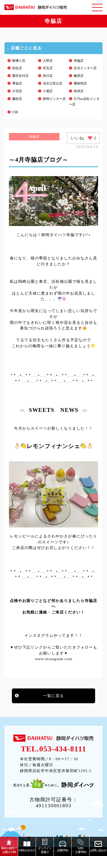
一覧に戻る (53, 695)
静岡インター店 (54, 98)
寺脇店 (79, 60)
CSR (15, 112)
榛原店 (79, 75)
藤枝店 (17, 98)
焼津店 (79, 91)
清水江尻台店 (52, 83)
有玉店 (48, 68)
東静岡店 (80, 83)
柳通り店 (18, 60)
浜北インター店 (85, 68)
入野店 (48, 60)
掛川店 (48, 75)
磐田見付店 (20, 75)
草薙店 (17, 83)
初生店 (17, 68)
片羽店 (17, 91)
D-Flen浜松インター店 (84, 101)
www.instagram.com (53, 659)
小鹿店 (48, 91)
